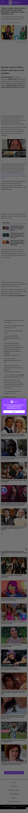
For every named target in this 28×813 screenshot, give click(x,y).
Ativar (14, 411)
